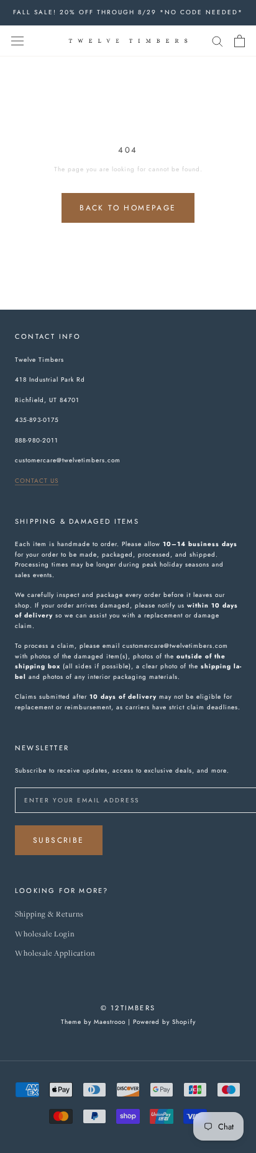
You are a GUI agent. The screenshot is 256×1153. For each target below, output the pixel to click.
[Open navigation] (17, 41)
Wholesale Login (45, 934)
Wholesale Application (55, 953)
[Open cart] (239, 41)
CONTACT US (36, 480)
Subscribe (59, 840)
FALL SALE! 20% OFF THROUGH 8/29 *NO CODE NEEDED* (128, 12)
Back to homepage (128, 207)
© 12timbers (128, 1008)
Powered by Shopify (164, 1021)
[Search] (217, 40)
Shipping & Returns (49, 914)
